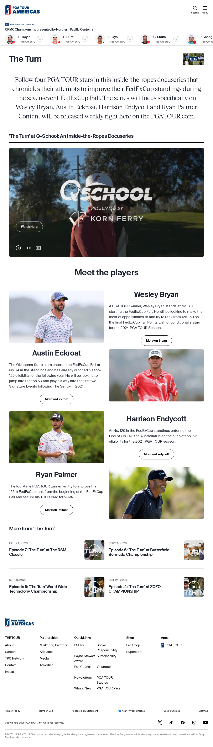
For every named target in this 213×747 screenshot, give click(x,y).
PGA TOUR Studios (105, 680)
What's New (82, 688)
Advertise (46, 665)
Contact (10, 665)
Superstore (134, 652)
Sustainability (106, 656)
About (9, 645)
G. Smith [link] (159, 37)
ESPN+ (79, 645)
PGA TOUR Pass (108, 688)
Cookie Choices (171, 710)
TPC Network (14, 658)
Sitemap (203, 710)
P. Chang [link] (205, 37)
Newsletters (83, 678)
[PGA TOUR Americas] (19, 622)
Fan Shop (133, 645)
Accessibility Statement (85, 710)
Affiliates (46, 652)
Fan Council (83, 667)
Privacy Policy (12, 710)
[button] (56, 550)
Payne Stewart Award (84, 658)
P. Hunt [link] (68, 37)
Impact (10, 672)
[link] (22, 10)
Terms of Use (46, 710)
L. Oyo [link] (113, 37)
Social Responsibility (107, 647)
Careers (10, 652)
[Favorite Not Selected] (40, 39)
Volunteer (104, 667)
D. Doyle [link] (24, 37)
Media (44, 658)
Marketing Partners (53, 645)
